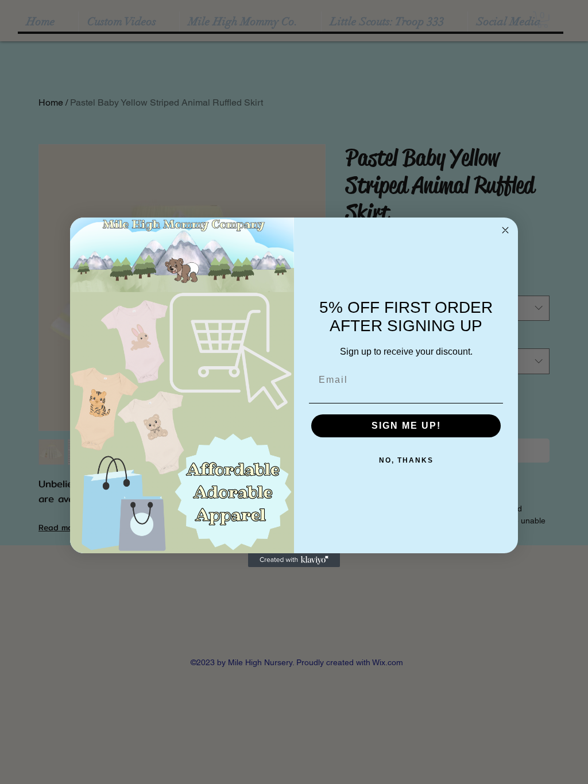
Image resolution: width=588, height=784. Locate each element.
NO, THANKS (406, 460)
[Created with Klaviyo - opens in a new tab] (294, 560)
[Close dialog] (505, 230)
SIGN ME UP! (406, 425)
